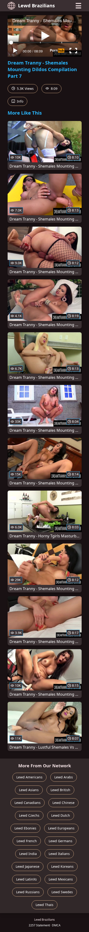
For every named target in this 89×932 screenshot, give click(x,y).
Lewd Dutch (60, 815)
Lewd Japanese (27, 866)
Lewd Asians (29, 790)
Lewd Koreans (62, 866)
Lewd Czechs (29, 815)
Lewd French (27, 841)
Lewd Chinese (63, 802)
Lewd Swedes (62, 892)
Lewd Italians (59, 853)
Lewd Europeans (61, 828)
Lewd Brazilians (36, 5)
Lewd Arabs (63, 777)
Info (19, 101)
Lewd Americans (29, 777)
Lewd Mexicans (61, 879)
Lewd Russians (28, 892)
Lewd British (60, 790)
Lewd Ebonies (25, 828)
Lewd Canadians (27, 802)
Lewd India (28, 853)
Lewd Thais (44, 904)
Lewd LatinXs (26, 879)
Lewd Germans (60, 841)
